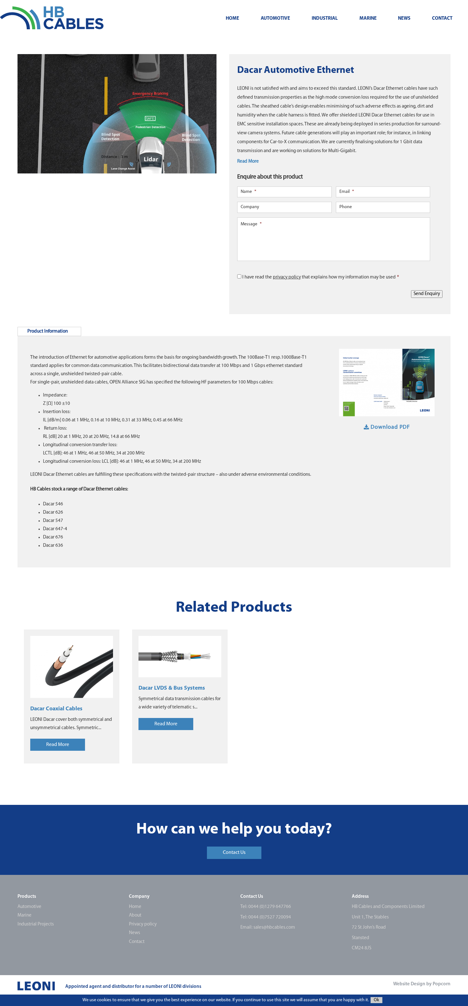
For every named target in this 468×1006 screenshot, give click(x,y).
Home (232, 18)
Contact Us (234, 852)
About (135, 915)
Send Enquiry (427, 294)
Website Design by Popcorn (421, 984)
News (404, 18)
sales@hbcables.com (274, 927)
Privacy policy (143, 924)
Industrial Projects (36, 924)
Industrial (325, 18)
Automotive (275, 18)
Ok (376, 1000)
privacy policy (287, 277)
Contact (442, 18)
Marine (368, 18)
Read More (248, 161)
